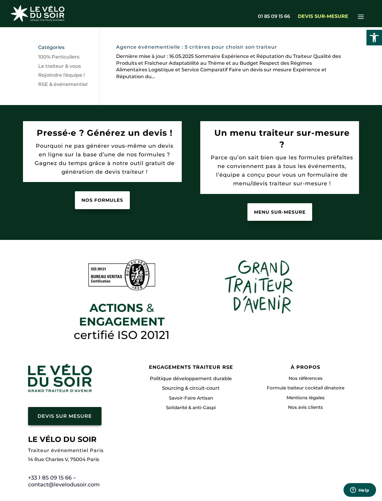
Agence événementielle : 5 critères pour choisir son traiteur (196, 47)
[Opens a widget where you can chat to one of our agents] (359, 490)
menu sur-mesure (280, 212)
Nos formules (102, 200)
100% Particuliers (58, 57)
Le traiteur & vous (59, 66)
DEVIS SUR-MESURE (323, 16)
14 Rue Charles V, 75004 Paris (63, 459)
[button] (374, 37)
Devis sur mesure (65, 416)
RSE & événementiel (62, 84)
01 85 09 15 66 (274, 16)
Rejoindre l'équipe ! (61, 75)
